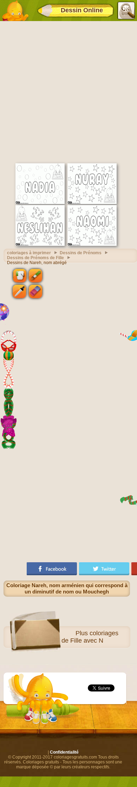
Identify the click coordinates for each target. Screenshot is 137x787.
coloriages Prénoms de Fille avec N (76, 637)
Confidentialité (64, 752)
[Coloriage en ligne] (15, 10)
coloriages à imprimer (29, 252)
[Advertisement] (68, 91)
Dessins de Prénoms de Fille (35, 257)
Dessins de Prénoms (81, 252)
